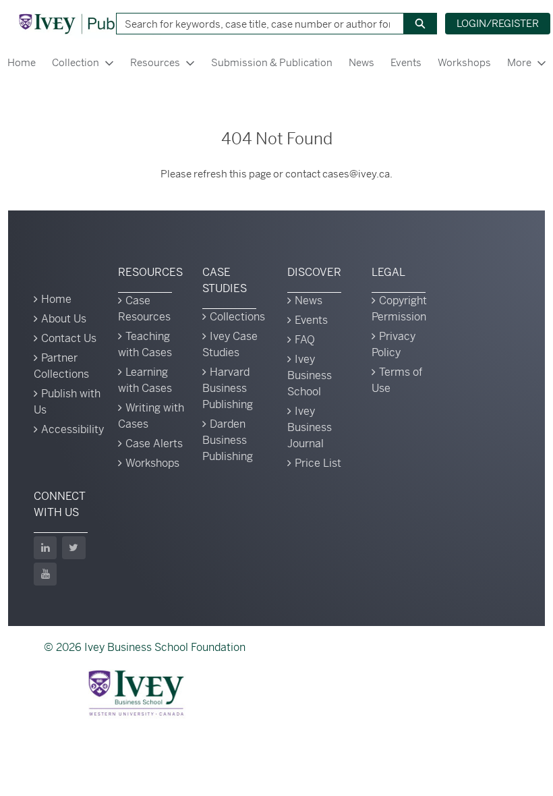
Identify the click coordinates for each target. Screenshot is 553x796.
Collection (75, 62)
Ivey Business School (309, 375)
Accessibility (72, 429)
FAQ (305, 340)
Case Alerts (154, 443)
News (361, 62)
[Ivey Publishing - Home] (89, 23)
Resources (155, 62)
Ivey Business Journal (309, 427)
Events (405, 62)
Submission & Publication (271, 62)
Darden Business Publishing (227, 440)
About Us (63, 319)
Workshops (464, 62)
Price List (318, 463)
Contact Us (68, 338)
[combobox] (254, 23)
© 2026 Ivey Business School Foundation (144, 647)
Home (56, 299)
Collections (237, 317)
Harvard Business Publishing (227, 388)
